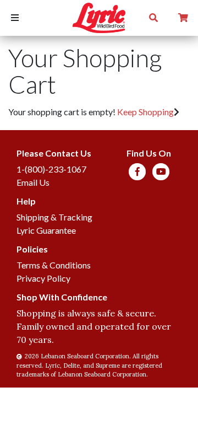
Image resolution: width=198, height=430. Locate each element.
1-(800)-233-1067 (51, 169)
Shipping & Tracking (54, 217)
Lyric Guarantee (46, 230)
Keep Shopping (145, 111)
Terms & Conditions (53, 265)
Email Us (33, 182)
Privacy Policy (43, 278)
